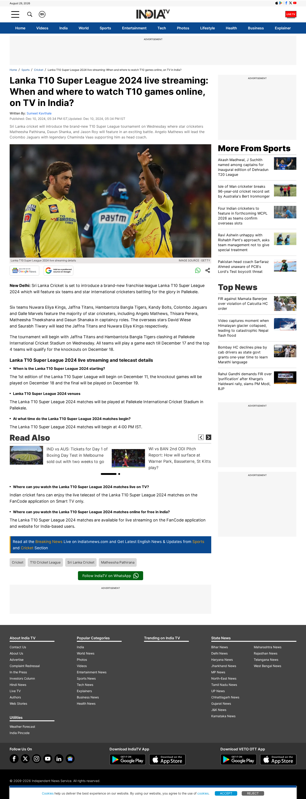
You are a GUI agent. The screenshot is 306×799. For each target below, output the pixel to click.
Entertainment (134, 28)
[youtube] (47, 758)
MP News (218, 672)
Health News (86, 703)
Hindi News (18, 685)
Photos (183, 28)
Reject (253, 793)
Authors (15, 697)
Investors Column (22, 678)
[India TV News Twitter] (290, 2)
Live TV (15, 691)
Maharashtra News (267, 647)
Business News (88, 697)
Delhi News (219, 653)
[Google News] (24, 271)
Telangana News (266, 659)
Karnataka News (223, 716)
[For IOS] (278, 759)
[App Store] (167, 759)
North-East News (223, 678)
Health (231, 28)
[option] (59, 455)
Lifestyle (207, 28)
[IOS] (276, 2)
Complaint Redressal (25, 666)
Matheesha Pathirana (117, 562)
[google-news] (70, 758)
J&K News (218, 710)
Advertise (17, 659)
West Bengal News (267, 666)
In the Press (18, 672)
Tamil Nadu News (224, 685)
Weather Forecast (22, 726)
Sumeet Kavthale (39, 113)
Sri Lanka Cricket (80, 562)
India (63, 28)
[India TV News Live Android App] (128, 759)
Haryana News (222, 659)
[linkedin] (58, 758)
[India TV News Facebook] (286, 2)
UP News (218, 691)
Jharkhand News (223, 666)
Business (256, 28)
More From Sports (254, 148)
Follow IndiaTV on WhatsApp (106, 575)
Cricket (38, 69)
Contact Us (18, 647)
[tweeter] (25, 758)
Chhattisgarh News (225, 697)
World (84, 28)
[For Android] (238, 759)
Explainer (283, 28)
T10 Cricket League (45, 562)
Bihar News (219, 647)
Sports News (86, 678)
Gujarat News (221, 703)
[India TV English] (153, 14)
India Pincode (20, 733)
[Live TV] (290, 14)
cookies (203, 793)
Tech (161, 28)
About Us (16, 653)
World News (85, 653)
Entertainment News (91, 672)
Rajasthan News (265, 653)
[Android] (280, 2)
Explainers (84, 691)
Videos (42, 28)
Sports (105, 28)
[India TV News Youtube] (294, 2)
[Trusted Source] (58, 271)
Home (20, 28)
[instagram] (36, 758)
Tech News (85, 685)
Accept (226, 793)
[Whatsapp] (197, 271)
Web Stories (18, 703)
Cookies (48, 793)
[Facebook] (14, 758)
